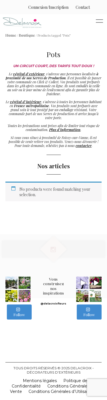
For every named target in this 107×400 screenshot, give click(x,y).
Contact (83, 7)
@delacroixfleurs (53, 303)
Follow (19, 314)
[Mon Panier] (96, 7)
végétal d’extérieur (29, 73)
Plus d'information (64, 129)
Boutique (27, 35)
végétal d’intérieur (25, 101)
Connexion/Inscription (48, 7)
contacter (84, 145)
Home (10, 35)
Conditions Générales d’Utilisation (61, 391)
